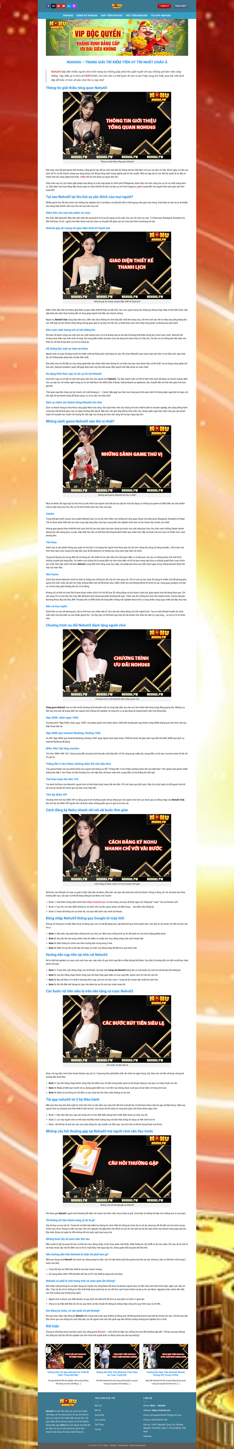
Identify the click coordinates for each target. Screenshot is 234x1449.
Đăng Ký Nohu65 (87, 15)
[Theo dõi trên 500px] (69, 6)
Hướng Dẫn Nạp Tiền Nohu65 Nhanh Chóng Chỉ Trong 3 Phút (166, 1373)
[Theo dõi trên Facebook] (48, 6)
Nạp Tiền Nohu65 (111, 15)
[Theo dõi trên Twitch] (74, 6)
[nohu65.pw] (117, 6)
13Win (83, 177)
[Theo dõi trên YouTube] (63, 6)
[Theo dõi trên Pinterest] (58, 6)
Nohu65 (68, 15)
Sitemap (147, 1436)
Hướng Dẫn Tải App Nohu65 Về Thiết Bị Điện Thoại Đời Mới (68, 1373)
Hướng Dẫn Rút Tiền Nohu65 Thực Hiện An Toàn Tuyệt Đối (117, 1373)
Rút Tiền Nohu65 (136, 15)
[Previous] (45, 1368)
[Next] (189, 1368)
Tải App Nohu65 (161, 15)
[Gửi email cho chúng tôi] (53, 6)
